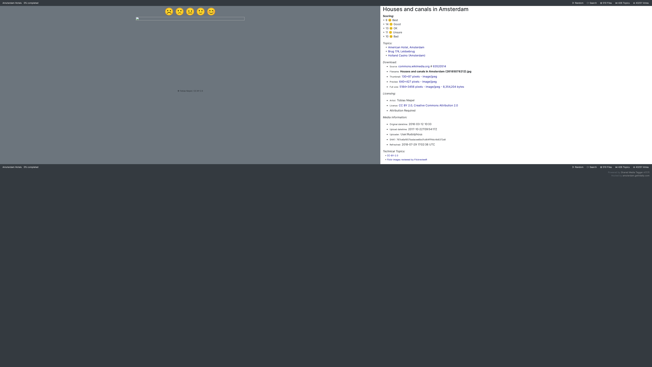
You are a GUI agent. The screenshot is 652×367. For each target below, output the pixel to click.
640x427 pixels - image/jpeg (418, 81)
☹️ (169, 11)
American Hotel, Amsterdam (406, 47)
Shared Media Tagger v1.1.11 (635, 172)
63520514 (439, 66)
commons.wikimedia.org (414, 66)
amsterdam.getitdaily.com (636, 175)
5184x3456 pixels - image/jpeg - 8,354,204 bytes (432, 86)
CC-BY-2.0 (392, 155)
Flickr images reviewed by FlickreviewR (407, 159)
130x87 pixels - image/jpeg (419, 76)
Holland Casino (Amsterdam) (406, 55)
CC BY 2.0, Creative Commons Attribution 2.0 (428, 105)
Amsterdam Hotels (12, 3)
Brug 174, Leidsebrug (401, 51)
